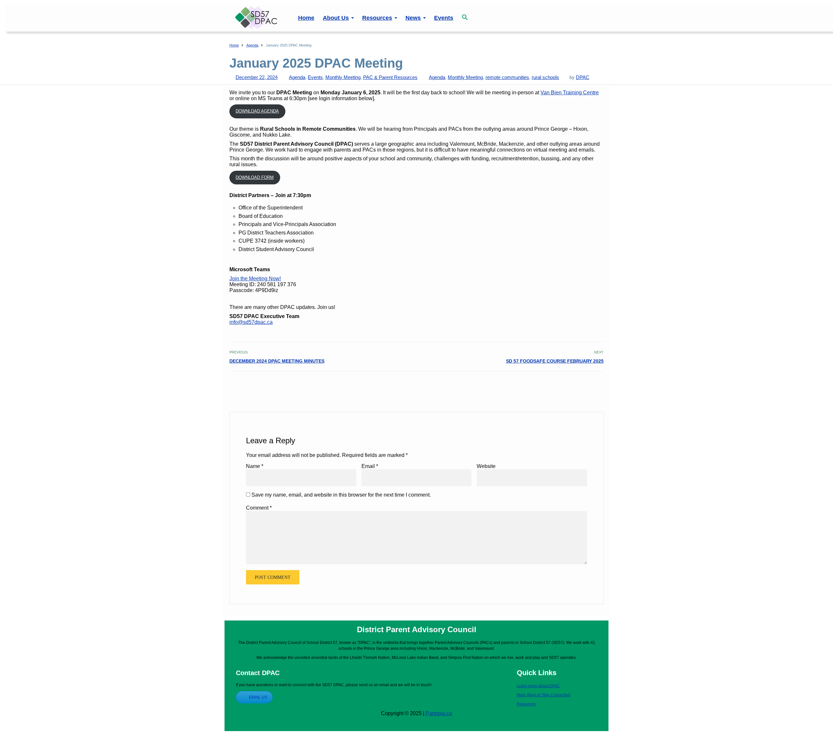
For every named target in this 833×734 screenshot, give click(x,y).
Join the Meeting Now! (255, 278)
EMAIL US (258, 697)
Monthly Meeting (343, 77)
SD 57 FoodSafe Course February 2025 (555, 361)
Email (370, 466)
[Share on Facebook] (578, 385)
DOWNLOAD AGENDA (257, 111)
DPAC (582, 77)
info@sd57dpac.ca (251, 322)
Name (254, 466)
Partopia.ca (439, 713)
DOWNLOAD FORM (255, 177)
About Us (336, 18)
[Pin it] (592, 385)
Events (443, 18)
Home (306, 18)
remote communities (507, 77)
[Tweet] (585, 385)
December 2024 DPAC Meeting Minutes (276, 361)
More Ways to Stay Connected (543, 695)
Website (486, 466)
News (413, 18)
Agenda (297, 77)
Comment (259, 508)
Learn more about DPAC (538, 686)
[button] (465, 13)
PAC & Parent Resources (390, 77)
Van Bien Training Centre (569, 92)
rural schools (545, 77)
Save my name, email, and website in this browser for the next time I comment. (341, 495)
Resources (377, 18)
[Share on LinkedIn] (599, 385)
